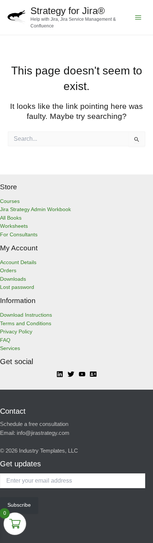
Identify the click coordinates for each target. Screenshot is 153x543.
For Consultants (19, 234)
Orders (8, 270)
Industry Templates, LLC (48, 451)
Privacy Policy (16, 331)
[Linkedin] (59, 374)
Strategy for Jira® (67, 11)
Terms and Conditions (25, 323)
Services (10, 348)
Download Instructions (26, 315)
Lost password (17, 287)
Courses (10, 201)
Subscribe (19, 505)
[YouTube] (82, 374)
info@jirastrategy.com (43, 433)
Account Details (18, 262)
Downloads (13, 279)
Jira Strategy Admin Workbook (35, 209)
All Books (11, 218)
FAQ (5, 340)
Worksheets (14, 226)
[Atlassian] (93, 374)
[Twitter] (71, 374)
